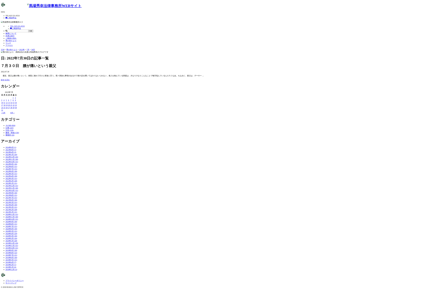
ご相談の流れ (10, 38)
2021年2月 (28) (11, 210)
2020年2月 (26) (11, 238)
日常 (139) (9, 130)
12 (7, 103)
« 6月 (3, 113)
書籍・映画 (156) (12, 133)
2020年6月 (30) (11, 229)
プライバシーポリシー (14, 281)
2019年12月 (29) (11, 243)
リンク (8, 43)
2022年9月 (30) (11, 164)
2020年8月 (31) (11, 224)
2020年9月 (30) (11, 222)
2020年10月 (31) (11, 219)
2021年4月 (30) (11, 205)
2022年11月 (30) (11, 159)
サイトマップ (10, 283)
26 (7, 108)
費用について (10, 33)
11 (4, 103)
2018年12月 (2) (11, 270)
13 (9, 103)
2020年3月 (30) (11, 236)
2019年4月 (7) (10, 262)
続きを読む (5, 80)
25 (4, 108)
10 (2, 103)
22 (13, 105)
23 (16, 105)
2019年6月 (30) (11, 258)
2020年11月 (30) (11, 217)
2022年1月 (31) (11, 183)
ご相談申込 (11, 18)
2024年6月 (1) (10, 147)
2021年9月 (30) (11, 193)
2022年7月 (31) (11, 169)
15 (13, 103)
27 (9, 108)
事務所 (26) (9, 135)
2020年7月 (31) (11, 226)
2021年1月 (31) (11, 212)
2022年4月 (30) (11, 176)
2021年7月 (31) (11, 198)
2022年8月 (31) (11, 167)
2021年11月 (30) (11, 188)
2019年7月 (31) (11, 255)
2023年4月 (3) (10, 152)
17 (2, 105)
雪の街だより (10, 41)
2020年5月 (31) (11, 231)
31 (2, 110)
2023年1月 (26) (11, 155)
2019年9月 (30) (11, 250)
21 (11, 105)
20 (9, 105)
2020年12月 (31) (11, 214)
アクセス (9, 45)
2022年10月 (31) (11, 162)
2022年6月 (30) (11, 171)
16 (16, 103)
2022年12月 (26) (11, 157)
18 (4, 105)
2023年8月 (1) (10, 150)
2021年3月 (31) (11, 207)
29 (13, 108)
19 (7, 105)
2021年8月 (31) (11, 195)
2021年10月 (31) (11, 190)
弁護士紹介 (10, 36)
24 (2, 108)
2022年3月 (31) (11, 179)
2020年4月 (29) (11, 234)
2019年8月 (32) (11, 253)
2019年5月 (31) (11, 260)
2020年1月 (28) (11, 241)
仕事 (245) (9, 128)
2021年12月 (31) (11, 186)
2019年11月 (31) (11, 246)
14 (11, 103)
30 (16, 108)
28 (11, 108)
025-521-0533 (17, 26)
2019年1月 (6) (10, 267)
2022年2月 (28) (11, 181)
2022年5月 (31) (11, 174)
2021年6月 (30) (11, 200)
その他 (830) (10, 125)
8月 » (12, 113)
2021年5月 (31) (11, 202)
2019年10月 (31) (11, 248)
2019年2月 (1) (10, 265)
